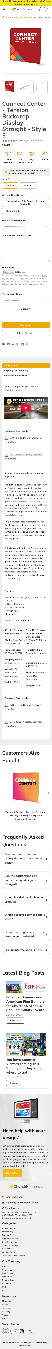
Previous (4, 793)
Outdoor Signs (8, 1252)
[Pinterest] (27, 344)
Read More (15, 1020)
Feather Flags (8, 1235)
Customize (6, 1248)
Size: (5, 179)
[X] (17, 344)
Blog (4, 1290)
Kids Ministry (7, 1231)
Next (47, 793)
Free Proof (7, 1276)
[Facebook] (3, 344)
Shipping (6, 1311)
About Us (6, 1266)
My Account (7, 1301)
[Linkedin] (22, 344)
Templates (6, 1308)
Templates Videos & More (13, 1255)
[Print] (13, 344)
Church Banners (9, 1228)
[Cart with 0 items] (46, 9)
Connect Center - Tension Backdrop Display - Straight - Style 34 (26, 814)
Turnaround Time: (12, 294)
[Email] (8, 344)
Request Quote (9, 1280)
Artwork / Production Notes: (17, 235)
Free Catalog (7, 1273)
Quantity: (26, 308)
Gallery (5, 1318)
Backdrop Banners (10, 1242)
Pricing (5, 1304)
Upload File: (8, 267)
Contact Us (12, 1173)
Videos (5, 1315)
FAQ (4, 1287)
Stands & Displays (10, 1245)
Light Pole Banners (10, 1238)
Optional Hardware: (14, 195)
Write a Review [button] (37, 141)
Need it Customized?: (14, 220)
